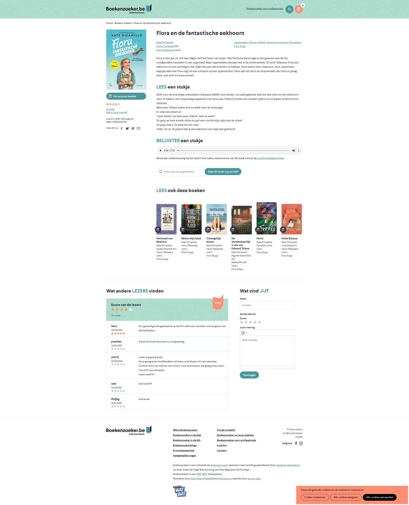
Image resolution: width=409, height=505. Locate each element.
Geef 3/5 (251, 322)
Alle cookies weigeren (346, 497)
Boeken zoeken (289, 9)
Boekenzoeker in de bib (187, 440)
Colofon (222, 445)
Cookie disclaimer (292, 433)
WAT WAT (202, 474)
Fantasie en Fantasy (277, 42)
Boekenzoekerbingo (185, 445)
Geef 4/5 (255, 322)
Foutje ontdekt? (226, 430)
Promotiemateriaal (183, 450)
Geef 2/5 (246, 322)
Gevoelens (295, 42)
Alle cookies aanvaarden (379, 497)
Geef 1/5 (242, 322)
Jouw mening (247, 327)
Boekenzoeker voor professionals (264, 8)
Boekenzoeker (128, 9)
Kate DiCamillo (165, 42)
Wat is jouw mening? (116, 112)
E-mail (138, 128)
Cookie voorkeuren (315, 497)
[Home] (128, 430)
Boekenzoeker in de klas (187, 435)
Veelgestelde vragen (184, 455)
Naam (243, 298)
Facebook (121, 128)
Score (243, 318)
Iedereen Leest (219, 465)
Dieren (252, 42)
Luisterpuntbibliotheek (270, 158)
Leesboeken (241, 42)
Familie (261, 42)
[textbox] (267, 351)
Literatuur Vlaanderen (288, 465)
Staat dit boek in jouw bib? (223, 171)
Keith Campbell (165, 46)
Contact (222, 450)
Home (109, 23)
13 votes (110, 109)
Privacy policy (295, 429)
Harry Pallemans (165, 50)
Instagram (300, 443)
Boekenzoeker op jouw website (235, 435)
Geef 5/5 (260, 322)
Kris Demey (225, 478)
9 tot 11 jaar (240, 46)
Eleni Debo (197, 478)
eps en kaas (254, 478)
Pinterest (133, 128)
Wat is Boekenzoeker (185, 430)
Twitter (127, 128)
